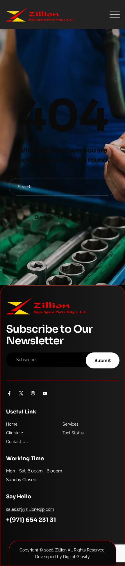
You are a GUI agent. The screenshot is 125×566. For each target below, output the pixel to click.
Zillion (61, 550)
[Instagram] (33, 393)
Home (11, 424)
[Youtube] (45, 393)
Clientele (14, 433)
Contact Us (17, 441)
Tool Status (73, 433)
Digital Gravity (76, 556)
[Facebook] (9, 393)
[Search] (106, 187)
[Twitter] (21, 393)
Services (70, 424)
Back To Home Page (59, 217)
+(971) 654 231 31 (31, 520)
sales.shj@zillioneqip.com (30, 509)
